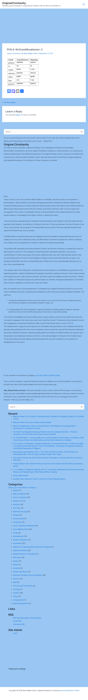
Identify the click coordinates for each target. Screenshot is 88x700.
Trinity (15, 596)
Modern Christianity (20, 540)
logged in (18, 115)
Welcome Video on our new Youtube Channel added (32, 422)
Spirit (15, 582)
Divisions (16, 504)
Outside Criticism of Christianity (24, 554)
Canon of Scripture (20, 497)
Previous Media (8, 102)
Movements (17, 543)
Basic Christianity (19, 494)
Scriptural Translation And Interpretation (27, 575)
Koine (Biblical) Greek (20, 529)
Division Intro (18, 501)
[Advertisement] (44, 25)
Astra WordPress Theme (70, 690)
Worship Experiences (20, 603)
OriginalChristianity (14, 3)
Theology (16, 589)
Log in (15, 633)
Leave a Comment (13, 53)
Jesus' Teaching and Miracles (23, 526)
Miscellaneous (18, 536)
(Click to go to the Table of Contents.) (22, 488)
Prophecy (16, 568)
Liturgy (15, 533)
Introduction (17, 522)
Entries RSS (17, 621)
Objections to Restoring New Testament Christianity (32, 547)
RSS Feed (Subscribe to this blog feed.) (27, 618)
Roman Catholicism (20, 572)
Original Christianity (20, 550)
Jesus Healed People (20, 475)
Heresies (16, 515)
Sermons (16, 579)
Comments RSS (19, 624)
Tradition (16, 593)
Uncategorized (18, 600)
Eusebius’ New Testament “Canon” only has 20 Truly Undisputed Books (39, 479)
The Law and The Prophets (23, 586)
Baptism (16, 490)
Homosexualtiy (18, 519)
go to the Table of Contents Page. (48, 375)
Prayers (16, 561)
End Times (17, 508)
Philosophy (17, 557)
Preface (16, 565)
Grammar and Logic (20, 512)
